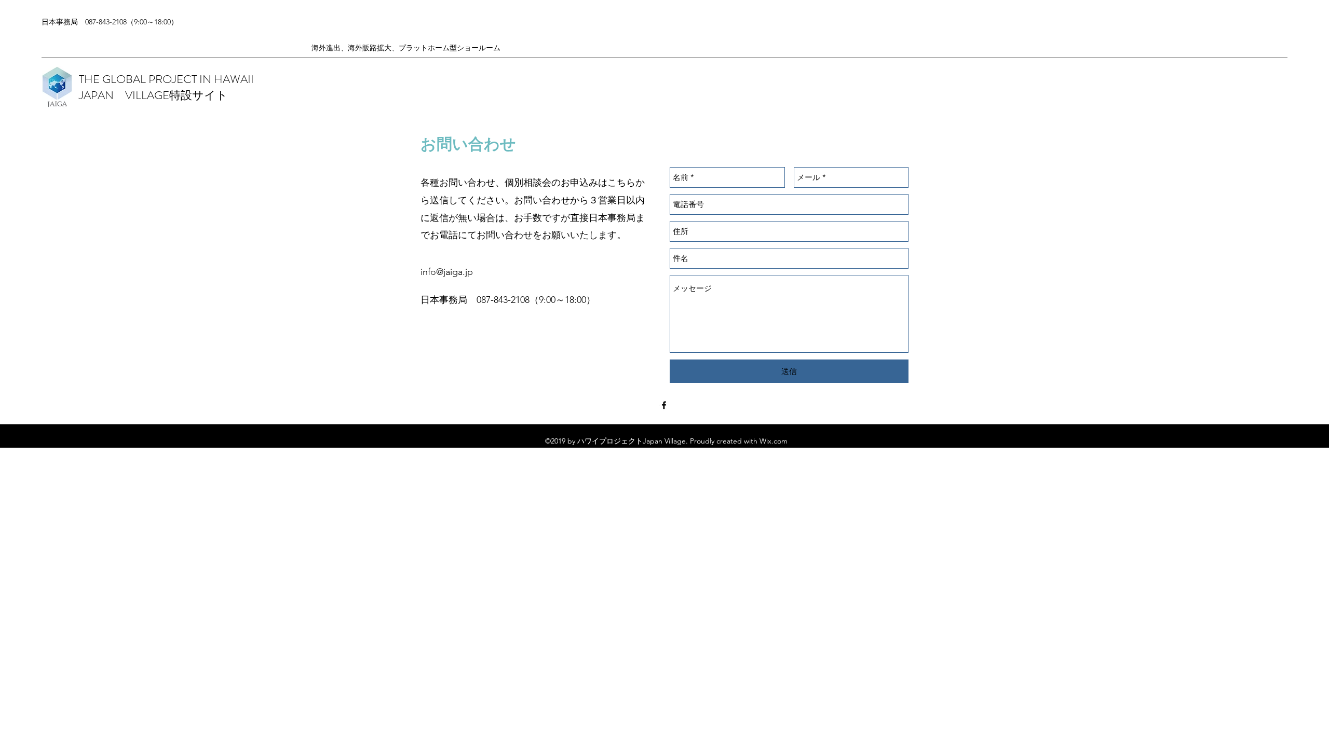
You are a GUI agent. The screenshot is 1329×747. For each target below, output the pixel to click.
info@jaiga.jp (447, 272)
